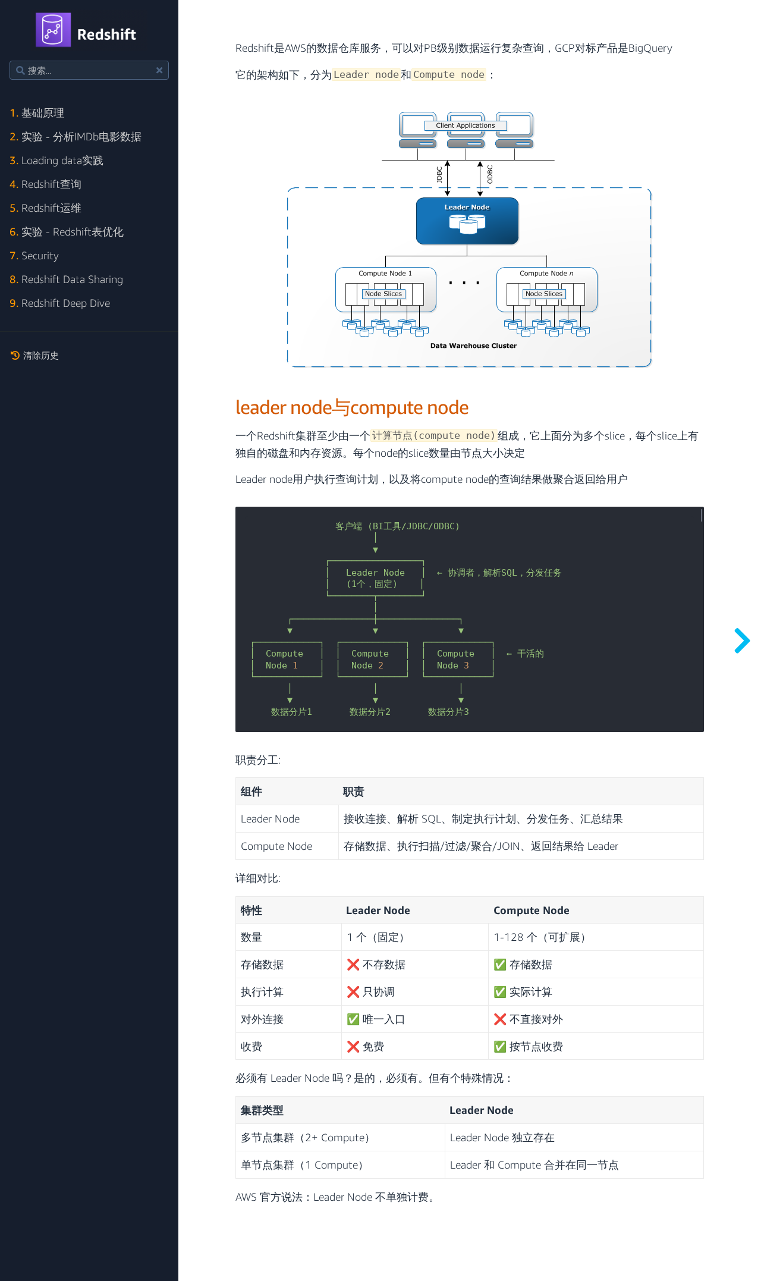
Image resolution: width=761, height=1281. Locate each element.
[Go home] (89, 30)
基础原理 (37, 112)
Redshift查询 (45, 184)
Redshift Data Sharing (66, 279)
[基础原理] (742, 640)
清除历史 (40, 355)
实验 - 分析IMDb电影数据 (75, 136)
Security (34, 255)
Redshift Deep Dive (60, 303)
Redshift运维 (45, 208)
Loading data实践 (56, 160)
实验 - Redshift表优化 (67, 231)
